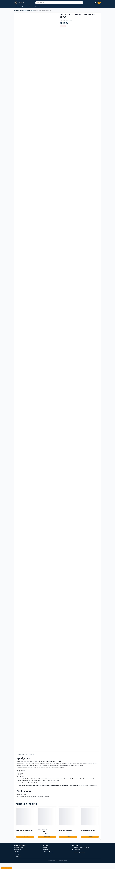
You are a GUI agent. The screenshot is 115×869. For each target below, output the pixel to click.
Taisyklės (17, 851)
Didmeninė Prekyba (48, 851)
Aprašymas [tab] (21, 754)
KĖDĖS (32, 10)
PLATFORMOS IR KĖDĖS (25, 10)
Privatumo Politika (19, 847)
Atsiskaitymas (18, 849)
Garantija (17, 854)
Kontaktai (46, 849)
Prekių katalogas (36, 6)
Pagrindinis (16, 10)
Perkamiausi (29, 6)
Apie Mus (46, 847)
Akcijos (18, 6)
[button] (25, 837)
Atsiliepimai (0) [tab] (30, 754)
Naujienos (23, 6)
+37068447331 (77, 849)
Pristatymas (18, 856)
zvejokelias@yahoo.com (79, 852)
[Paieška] (81, 2)
